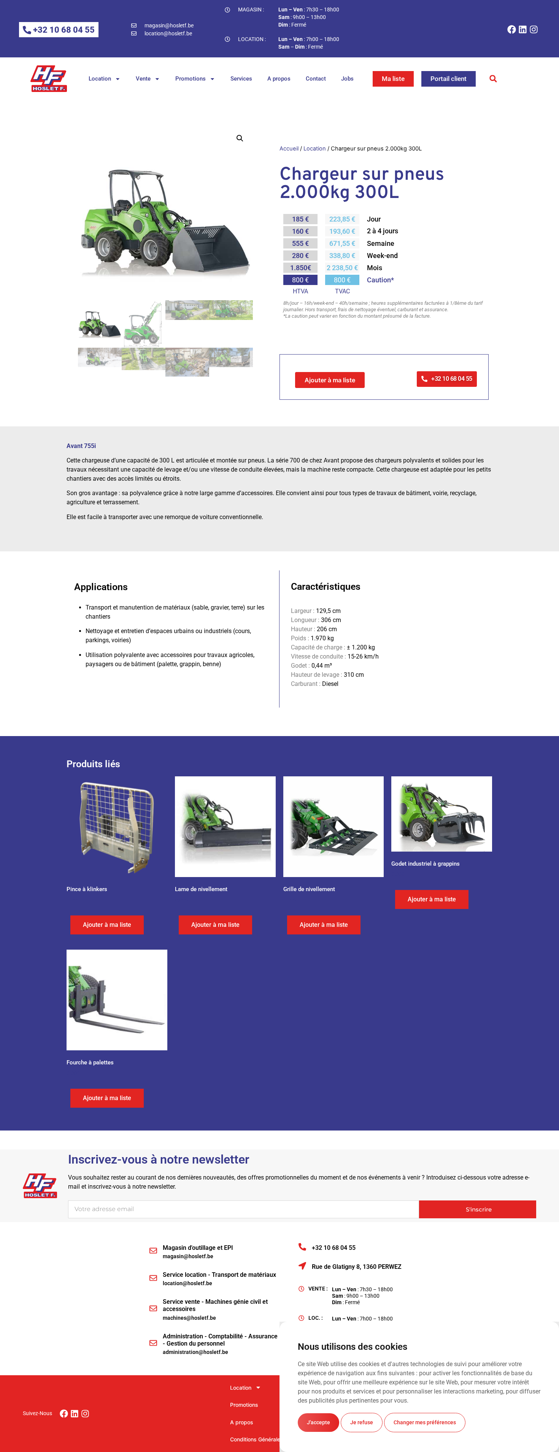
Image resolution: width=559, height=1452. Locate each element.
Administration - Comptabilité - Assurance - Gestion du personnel (220, 1340)
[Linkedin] (522, 29)
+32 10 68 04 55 (334, 1247)
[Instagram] (533, 29)
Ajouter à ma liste (330, 380)
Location (100, 78)
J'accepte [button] (318, 1422)
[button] (493, 79)
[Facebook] (511, 29)
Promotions (190, 78)
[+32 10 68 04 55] (302, 1247)
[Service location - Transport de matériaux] (153, 1278)
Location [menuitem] (240, 1387)
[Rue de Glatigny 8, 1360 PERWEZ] (302, 1266)
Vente (143, 78)
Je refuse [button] (361, 1422)
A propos (279, 78)
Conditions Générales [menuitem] (256, 1439)
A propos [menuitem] (241, 1422)
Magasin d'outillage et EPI (198, 1247)
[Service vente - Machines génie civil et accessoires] (153, 1308)
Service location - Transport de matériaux (219, 1274)
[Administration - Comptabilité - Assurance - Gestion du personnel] (153, 1343)
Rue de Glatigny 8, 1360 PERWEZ (357, 1266)
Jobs (347, 78)
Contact (316, 78)
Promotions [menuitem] (244, 1404)
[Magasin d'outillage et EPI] (153, 1250)
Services (241, 78)
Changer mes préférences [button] (425, 1422)
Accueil (289, 148)
